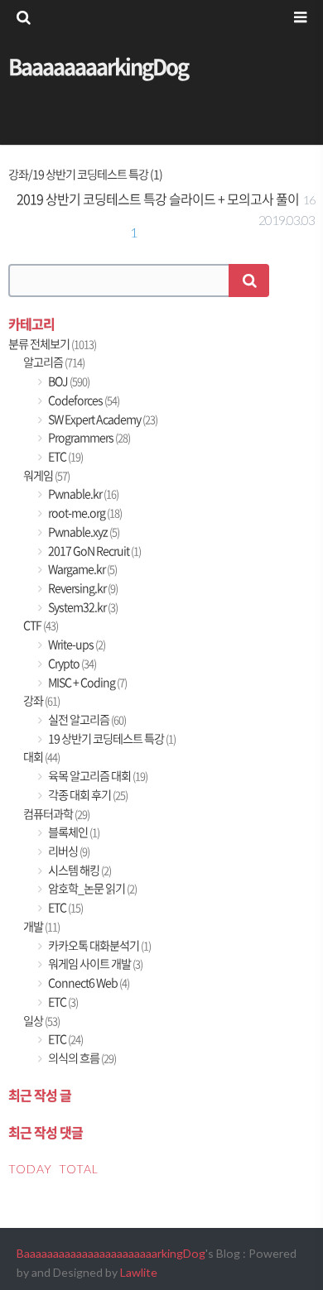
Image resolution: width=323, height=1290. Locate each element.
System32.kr (82, 607)
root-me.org (84, 512)
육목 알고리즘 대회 (96, 775)
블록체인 (72, 832)
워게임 (46, 475)
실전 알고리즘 (86, 719)
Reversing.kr (82, 588)
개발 (41, 926)
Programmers (88, 437)
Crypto (71, 663)
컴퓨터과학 (56, 813)
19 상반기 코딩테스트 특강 (111, 738)
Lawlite (138, 1272)
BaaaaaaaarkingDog (98, 66)
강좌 (41, 700)
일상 (41, 1020)
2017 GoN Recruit (93, 550)
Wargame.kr (81, 569)
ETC (64, 456)
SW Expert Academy (101, 419)
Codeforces (82, 400)
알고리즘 (53, 362)
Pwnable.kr (82, 493)
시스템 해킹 (78, 870)
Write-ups (75, 644)
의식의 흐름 (81, 1058)
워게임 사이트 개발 (94, 963)
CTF (40, 625)
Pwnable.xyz (82, 531)
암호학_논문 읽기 (91, 888)
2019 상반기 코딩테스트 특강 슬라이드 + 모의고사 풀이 (158, 199)
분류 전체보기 (52, 343)
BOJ (67, 381)
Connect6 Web (87, 982)
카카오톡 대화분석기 (98, 945)
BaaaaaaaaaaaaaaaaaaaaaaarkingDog (111, 1253)
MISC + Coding (86, 682)
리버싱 (67, 851)
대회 (41, 756)
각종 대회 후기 (87, 794)
